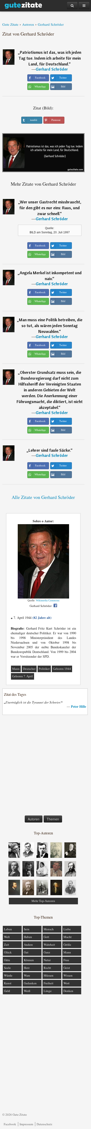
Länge (48, 991)
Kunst (7, 983)
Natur (47, 960)
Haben (28, 937)
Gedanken (30, 983)
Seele (7, 968)
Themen (53, 819)
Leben (8, 929)
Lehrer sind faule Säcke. (49, 450)
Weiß (27, 991)
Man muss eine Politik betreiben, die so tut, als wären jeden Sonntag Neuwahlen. (50, 325)
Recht (47, 968)
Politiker (44, 669)
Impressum (26, 1124)
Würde (8, 975)
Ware (27, 975)
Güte (7, 960)
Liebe (67, 929)
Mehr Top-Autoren (43, 901)
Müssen (48, 975)
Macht (67, 937)
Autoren (33, 819)
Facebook (10, 1124)
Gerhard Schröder (52, 69)
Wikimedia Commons (47, 600)
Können (29, 960)
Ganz (47, 952)
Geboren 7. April (22, 676)
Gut (26, 952)
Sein (26, 929)
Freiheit (48, 983)
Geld (7, 991)
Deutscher (29, 669)
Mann (16, 669)
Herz (27, 968)
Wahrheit (49, 944)
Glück (8, 952)
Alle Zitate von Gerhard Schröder (43, 497)
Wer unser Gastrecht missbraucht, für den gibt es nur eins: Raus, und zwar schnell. (50, 207)
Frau (66, 960)
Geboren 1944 (62, 669)
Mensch (49, 929)
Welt (7, 937)
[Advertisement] (45, 766)
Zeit (6, 944)
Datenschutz (44, 1124)
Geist (66, 968)
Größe (67, 944)
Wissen (68, 975)
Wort (66, 983)
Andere (28, 944)
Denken (68, 991)
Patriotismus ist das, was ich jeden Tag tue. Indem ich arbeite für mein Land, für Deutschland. (49, 58)
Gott (46, 937)
